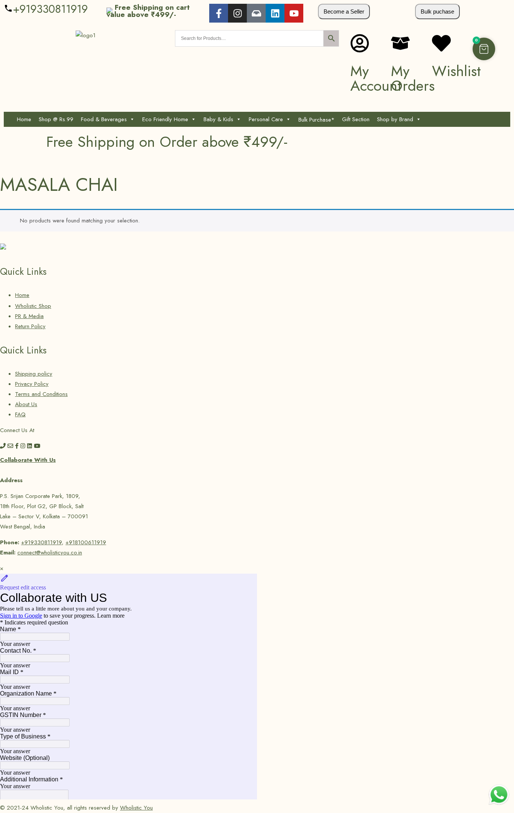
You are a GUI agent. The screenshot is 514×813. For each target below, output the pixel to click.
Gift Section (356, 119)
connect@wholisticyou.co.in (49, 552)
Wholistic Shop (33, 306)
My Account (375, 78)
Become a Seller (344, 11)
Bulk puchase (437, 11)
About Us (26, 404)
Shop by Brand (395, 119)
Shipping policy (33, 374)
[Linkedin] (275, 13)
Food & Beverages (104, 119)
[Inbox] (256, 13)
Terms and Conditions (41, 394)
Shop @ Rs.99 (56, 119)
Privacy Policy (32, 384)
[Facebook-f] (218, 13)
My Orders (413, 78)
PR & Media (29, 316)
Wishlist (456, 71)
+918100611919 (85, 542)
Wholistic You (136, 808)
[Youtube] (293, 13)
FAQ (20, 414)
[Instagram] (237, 13)
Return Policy (30, 326)
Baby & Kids (218, 119)
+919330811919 (50, 9)
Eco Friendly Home (165, 119)
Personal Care (266, 119)
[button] (484, 49)
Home (24, 119)
